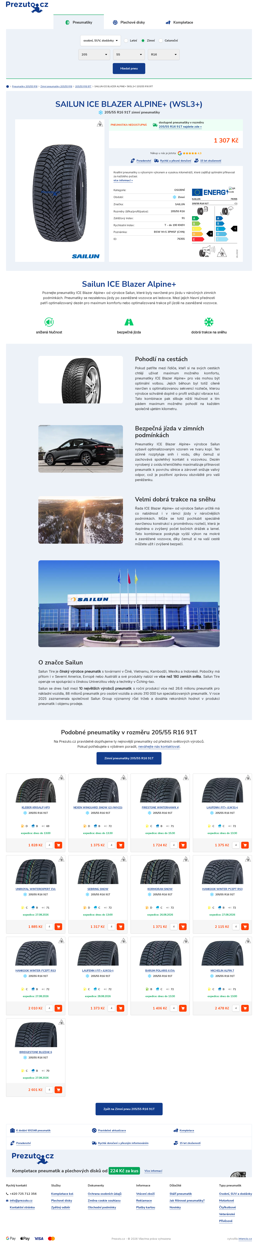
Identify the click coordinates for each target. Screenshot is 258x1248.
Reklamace (144, 1201)
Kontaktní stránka (22, 1207)
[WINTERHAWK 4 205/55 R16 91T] (160, 792)
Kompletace (183, 22)
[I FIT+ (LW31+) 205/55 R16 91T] (222, 792)
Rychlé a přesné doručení (175, 161)
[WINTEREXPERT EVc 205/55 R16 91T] (36, 873)
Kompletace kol (62, 1194)
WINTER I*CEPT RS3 (222, 889)
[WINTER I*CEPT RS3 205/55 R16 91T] (222, 873)
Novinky (175, 1207)
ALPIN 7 (222, 970)
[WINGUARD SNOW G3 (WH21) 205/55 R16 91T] (98, 792)
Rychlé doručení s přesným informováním (123, 1143)
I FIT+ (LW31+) (222, 807)
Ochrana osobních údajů (104, 1194)
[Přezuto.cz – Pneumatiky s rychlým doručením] (9, 86)
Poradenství (144, 161)
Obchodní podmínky (102, 1207)
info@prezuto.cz (21, 1201)
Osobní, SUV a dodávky (235, 1194)
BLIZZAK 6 (35, 1052)
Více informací (153, 1171)
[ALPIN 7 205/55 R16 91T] (222, 955)
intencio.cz (245, 1238)
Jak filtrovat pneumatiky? (187, 1201)
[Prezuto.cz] (67, 7)
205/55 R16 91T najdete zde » (180, 127)
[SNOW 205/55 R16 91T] (98, 873)
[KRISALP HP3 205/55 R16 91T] (36, 792)
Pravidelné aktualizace (112, 1130)
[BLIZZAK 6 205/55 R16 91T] (36, 1036)
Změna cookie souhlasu (104, 1201)
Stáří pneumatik (181, 1194)
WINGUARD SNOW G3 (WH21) (97, 807)
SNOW (97, 889)
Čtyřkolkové (227, 1207)
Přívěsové (226, 1221)
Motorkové (226, 1201)
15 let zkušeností (210, 161)
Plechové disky (133, 22)
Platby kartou (145, 1207)
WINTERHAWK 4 (160, 807)
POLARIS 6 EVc (160, 970)
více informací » (123, 180)
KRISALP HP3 (36, 807)
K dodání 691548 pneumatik (33, 1130)
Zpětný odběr (60, 1207)
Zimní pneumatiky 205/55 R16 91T (129, 758)
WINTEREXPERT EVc (36, 889)
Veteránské (227, 1214)
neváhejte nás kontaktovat (159, 746)
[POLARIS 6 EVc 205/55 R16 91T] (160, 955)
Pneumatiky (82, 22)
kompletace (129, 1172)
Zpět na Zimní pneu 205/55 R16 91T (129, 1109)
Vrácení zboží (145, 1194)
